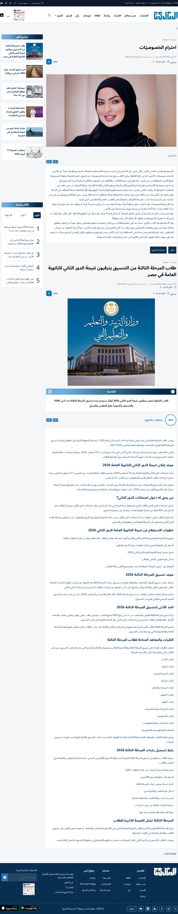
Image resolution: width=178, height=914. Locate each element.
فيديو (69, 15)
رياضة (107, 15)
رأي (77, 15)
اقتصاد (117, 15)
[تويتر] (10, 3)
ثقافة (97, 15)
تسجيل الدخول (35, 3)
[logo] (166, 16)
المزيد (60, 15)
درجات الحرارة (129, 3)
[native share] (49, 61)
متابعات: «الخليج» (153, 420)
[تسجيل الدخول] (42, 3)
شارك (55, 61)
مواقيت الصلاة (140, 3)
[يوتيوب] (2, 3)
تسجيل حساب (23, 3)
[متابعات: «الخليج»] (170, 420)
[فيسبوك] (15, 3)
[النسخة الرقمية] (19, 16)
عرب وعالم (130, 15)
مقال (172, 250)
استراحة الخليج (158, 250)
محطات (165, 40)
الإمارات (144, 15)
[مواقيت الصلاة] (1, 16)
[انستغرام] (6, 3)
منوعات (87, 15)
